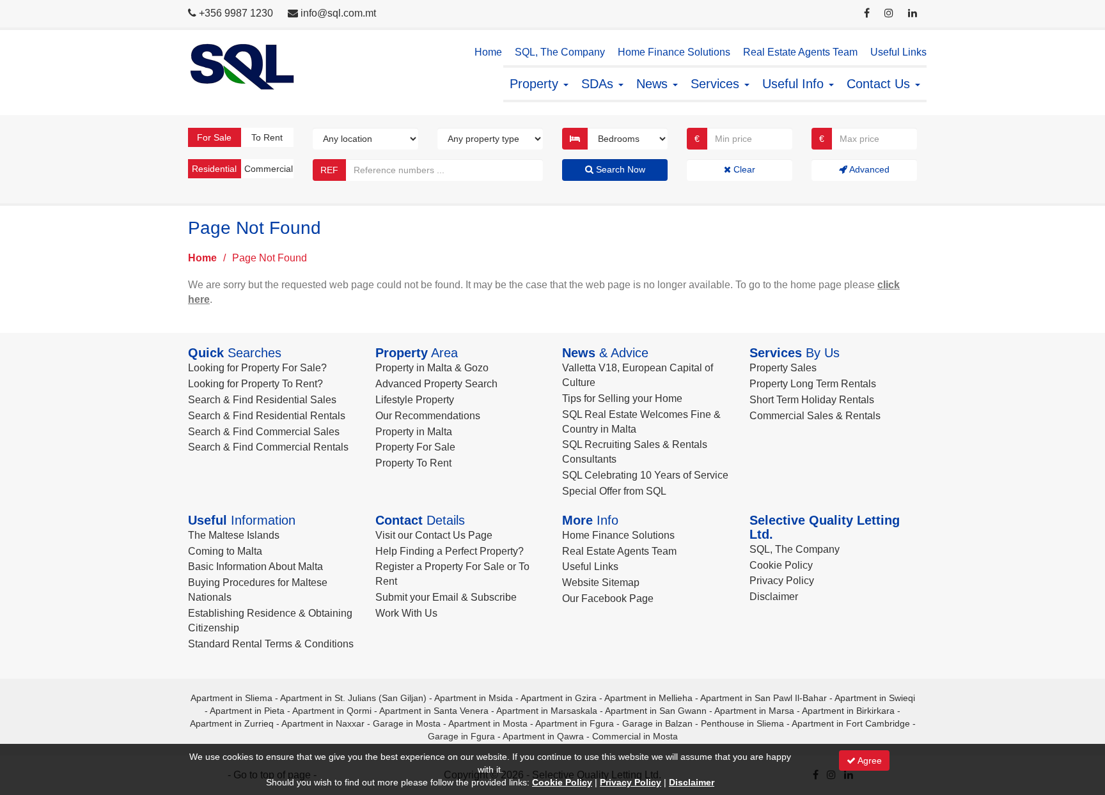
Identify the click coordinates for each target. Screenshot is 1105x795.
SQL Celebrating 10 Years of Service (645, 475)
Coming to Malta (225, 551)
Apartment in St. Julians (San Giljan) (353, 698)
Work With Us (406, 613)
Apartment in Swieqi (875, 698)
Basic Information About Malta (255, 566)
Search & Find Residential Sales (262, 399)
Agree (869, 760)
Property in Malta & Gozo (432, 367)
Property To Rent (413, 463)
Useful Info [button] (794, 84)
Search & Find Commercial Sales (264, 431)
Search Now (619, 169)
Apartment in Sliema (231, 698)
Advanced (868, 169)
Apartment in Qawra (543, 736)
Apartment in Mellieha (648, 698)
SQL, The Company (560, 52)
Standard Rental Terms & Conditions (271, 643)
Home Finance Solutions (674, 52)
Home (488, 52)
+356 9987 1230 (236, 13)
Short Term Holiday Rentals (811, 399)
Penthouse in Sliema (742, 723)
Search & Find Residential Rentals (266, 415)
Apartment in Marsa (754, 711)
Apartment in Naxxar (322, 723)
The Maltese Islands (233, 535)
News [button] (653, 84)
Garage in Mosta (407, 723)
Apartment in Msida (473, 698)
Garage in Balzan (657, 723)
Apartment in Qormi (332, 711)
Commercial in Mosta (635, 736)
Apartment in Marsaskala (546, 711)
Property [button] (536, 84)
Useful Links (898, 52)
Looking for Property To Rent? (255, 383)
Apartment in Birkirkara (848, 711)
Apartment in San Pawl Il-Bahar (763, 698)
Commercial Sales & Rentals (815, 415)
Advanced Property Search (436, 383)
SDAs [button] (599, 84)
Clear (743, 169)
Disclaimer (773, 596)
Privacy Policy (781, 580)
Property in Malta (413, 431)
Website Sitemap (600, 582)
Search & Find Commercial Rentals (268, 447)
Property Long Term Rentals (812, 383)
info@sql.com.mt (338, 13)
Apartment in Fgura (574, 723)
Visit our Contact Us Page (433, 535)
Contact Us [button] (880, 84)
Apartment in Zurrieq (232, 723)
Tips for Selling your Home (622, 398)
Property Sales (783, 367)
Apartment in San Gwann (656, 711)
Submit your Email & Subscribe (446, 597)
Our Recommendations (427, 415)
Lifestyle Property (414, 399)
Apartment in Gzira (559, 698)
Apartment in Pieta (247, 711)
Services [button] (717, 84)
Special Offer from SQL (614, 491)
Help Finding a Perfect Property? (449, 551)
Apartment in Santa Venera (434, 711)
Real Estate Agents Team (800, 52)
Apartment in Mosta (488, 723)
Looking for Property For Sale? (257, 367)
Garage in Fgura (461, 736)
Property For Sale (415, 447)
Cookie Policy (781, 565)
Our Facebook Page (608, 598)
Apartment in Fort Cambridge (851, 723)
